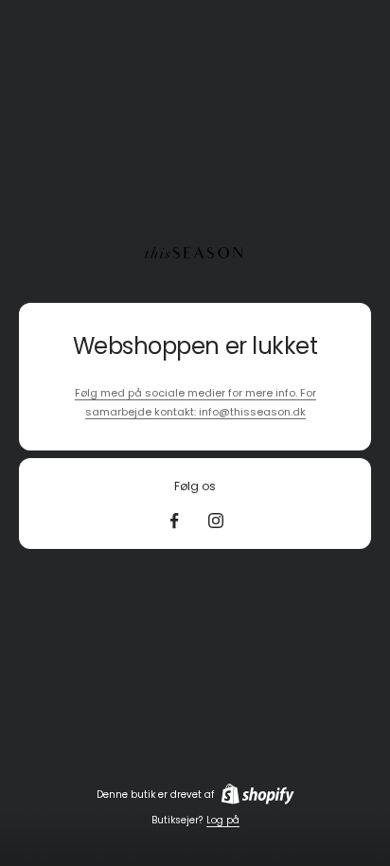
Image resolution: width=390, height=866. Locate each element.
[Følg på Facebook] (174, 520)
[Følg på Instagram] (215, 520)
